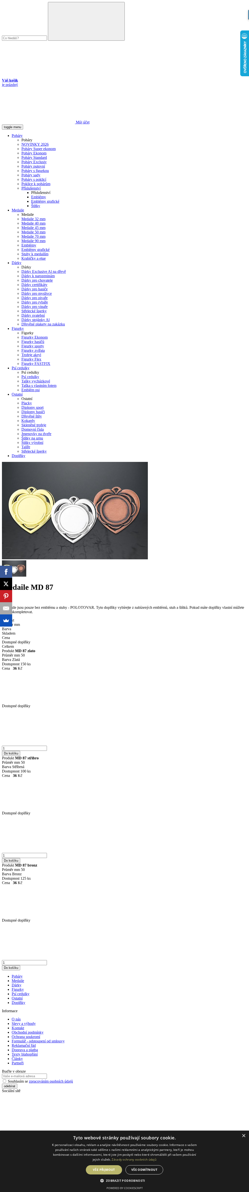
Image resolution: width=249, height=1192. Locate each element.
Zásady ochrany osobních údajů (134, 1159)
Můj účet (82, 122)
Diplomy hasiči (33, 412)
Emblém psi (30, 390)
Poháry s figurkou (35, 171)
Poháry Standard (34, 157)
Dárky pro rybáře (34, 302)
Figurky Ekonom (34, 337)
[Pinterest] (6, 596)
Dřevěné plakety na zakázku (43, 324)
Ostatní (17, 394)
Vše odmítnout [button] (144, 1170)
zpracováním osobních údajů (51, 1081)
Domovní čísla (32, 429)
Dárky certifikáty (34, 285)
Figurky (18, 328)
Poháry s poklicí (33, 179)
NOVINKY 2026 (35, 144)
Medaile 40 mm (33, 223)
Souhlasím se (40, 1081)
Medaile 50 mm (33, 232)
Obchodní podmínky (28, 1032)
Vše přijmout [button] (104, 1170)
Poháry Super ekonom (38, 149)
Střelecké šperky (34, 311)
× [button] (243, 1136)
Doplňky (18, 456)
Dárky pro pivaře (34, 298)
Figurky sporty (32, 346)
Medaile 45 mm (33, 228)
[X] (6, 584)
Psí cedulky (20, 368)
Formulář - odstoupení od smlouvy (38, 1041)
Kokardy (28, 421)
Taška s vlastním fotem (38, 385)
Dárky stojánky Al (35, 320)
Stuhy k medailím (34, 254)
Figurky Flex (31, 359)
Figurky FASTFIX (35, 364)
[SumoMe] (6, 620)
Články (17, 1059)
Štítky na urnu (32, 438)
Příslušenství (31, 188)
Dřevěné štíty (31, 416)
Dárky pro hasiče (34, 289)
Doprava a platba (25, 1050)
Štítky (35, 206)
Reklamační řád (24, 1045)
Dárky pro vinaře (34, 307)
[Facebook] (6, 572)
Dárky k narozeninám (38, 276)
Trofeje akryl (31, 355)
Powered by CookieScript (125, 1188)
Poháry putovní (33, 166)
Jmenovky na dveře (36, 434)
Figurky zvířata (33, 350)
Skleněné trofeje (33, 425)
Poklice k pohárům (35, 184)
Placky (26, 403)
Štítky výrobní (32, 442)
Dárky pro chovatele (37, 280)
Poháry (17, 136)
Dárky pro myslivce (36, 293)
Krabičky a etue (33, 258)
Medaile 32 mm (33, 219)
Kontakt (18, 1028)
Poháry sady (30, 175)
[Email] (6, 608)
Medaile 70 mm (33, 236)
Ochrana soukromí (26, 1037)
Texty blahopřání (25, 1054)
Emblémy (38, 197)
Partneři (18, 1063)
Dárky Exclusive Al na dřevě (43, 271)
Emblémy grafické (45, 201)
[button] (124, 1180)
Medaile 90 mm (33, 241)
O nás (16, 1019)
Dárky (16, 263)
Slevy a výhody (24, 1023)
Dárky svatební (33, 315)
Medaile (18, 210)
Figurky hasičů (32, 342)
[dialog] (124, 1161)
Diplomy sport (32, 407)
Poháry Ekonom (33, 153)
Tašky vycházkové (35, 381)
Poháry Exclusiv (34, 162)
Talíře (25, 447)
